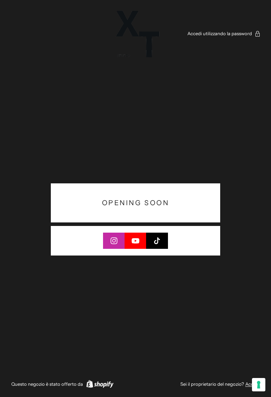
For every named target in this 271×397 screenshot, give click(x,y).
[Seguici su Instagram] (114, 240)
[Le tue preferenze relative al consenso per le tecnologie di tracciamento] (258, 384)
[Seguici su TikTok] (157, 240)
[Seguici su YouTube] (135, 240)
